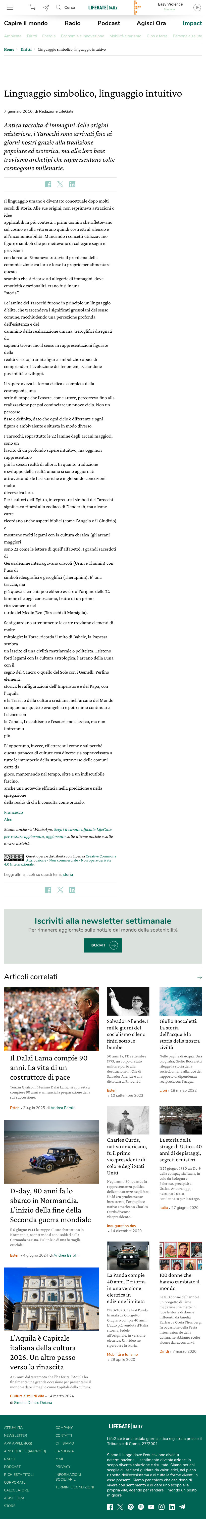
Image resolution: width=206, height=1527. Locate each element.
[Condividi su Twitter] (60, 184)
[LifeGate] (103, 7)
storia (68, 874)
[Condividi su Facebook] (48, 184)
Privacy (63, 1466)
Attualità (13, 1427)
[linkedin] (172, 1507)
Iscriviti (99, 945)
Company (64, 1427)
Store (33, 7)
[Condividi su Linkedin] (72, 184)
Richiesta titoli (19, 1474)
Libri (163, 1090)
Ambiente (12, 36)
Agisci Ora (151, 23)
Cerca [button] (69, 7)
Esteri (15, 1107)
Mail (60, 1459)
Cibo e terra (157, 36)
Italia (164, 1207)
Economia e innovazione (82, 36)
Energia (49, 36)
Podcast (108, 23)
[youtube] (151, 1507)
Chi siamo (65, 1443)
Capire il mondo (26, 23)
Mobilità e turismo (125, 36)
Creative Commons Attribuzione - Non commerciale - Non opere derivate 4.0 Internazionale (60, 860)
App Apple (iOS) (18, 1443)
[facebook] (110, 1507)
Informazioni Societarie (68, 1477)
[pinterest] (131, 1507)
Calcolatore (16, 1490)
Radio (73, 23)
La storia (65, 1451)
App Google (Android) (25, 1451)
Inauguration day (121, 1225)
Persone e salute (187, 36)
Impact (192, 23)
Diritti (32, 36)
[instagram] (162, 1507)
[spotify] (141, 1507)
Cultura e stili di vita (27, 1396)
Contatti (64, 1435)
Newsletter (46, 7)
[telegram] (182, 1507)
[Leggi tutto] (198, 977)
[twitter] (120, 1507)
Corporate (14, 1482)
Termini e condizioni (75, 1487)
